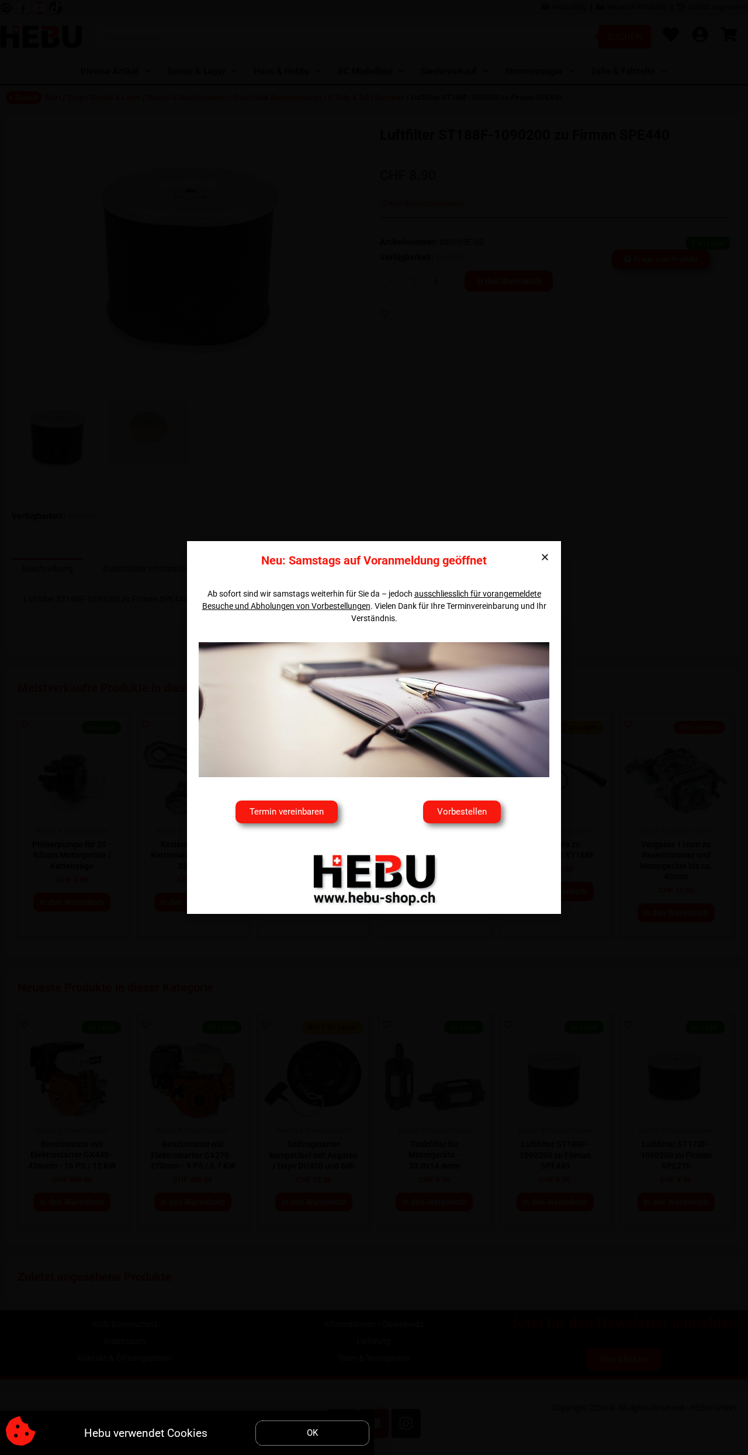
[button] (545, 557)
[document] (374, 727)
